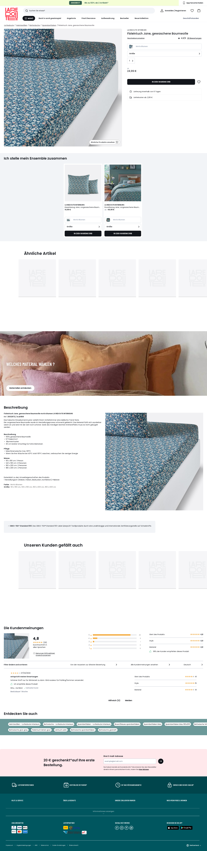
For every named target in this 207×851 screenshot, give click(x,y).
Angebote (71, 18)
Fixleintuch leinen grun (41, 730)
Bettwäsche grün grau (18, 730)
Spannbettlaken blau (152, 724)
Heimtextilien (21, 25)
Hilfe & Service (17, 800)
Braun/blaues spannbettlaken (127, 724)
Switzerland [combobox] (194, 845)
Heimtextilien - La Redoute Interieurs (24, 724)
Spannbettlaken (49, 25)
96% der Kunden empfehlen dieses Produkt (171, 651)
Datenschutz (45, 845)
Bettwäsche (34, 25)
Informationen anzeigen (103, 811)
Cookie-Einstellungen (59, 845)
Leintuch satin (61, 730)
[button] (199, 11)
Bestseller (124, 18)
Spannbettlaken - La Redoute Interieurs (94, 724)
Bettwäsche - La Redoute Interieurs (58, 724)
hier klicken (144, 769)
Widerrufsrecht (73, 845)
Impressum (9, 845)
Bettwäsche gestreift (108, 730)
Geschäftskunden (191, 18)
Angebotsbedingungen (24, 845)
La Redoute (9, 25)
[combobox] (94, 664)
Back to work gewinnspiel (50, 18)
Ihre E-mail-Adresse (113, 756)
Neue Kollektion (141, 18)
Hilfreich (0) (114, 700)
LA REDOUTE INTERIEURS (137, 30)
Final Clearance (88, 18)
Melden (128, 700)
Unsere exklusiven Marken (125, 800)
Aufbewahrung (107, 18)
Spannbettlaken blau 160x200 (178, 724)
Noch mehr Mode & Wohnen (177, 800)
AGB (36, 845)
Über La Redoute (69, 800)
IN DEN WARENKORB (161, 81)
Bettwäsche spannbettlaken (83, 730)
